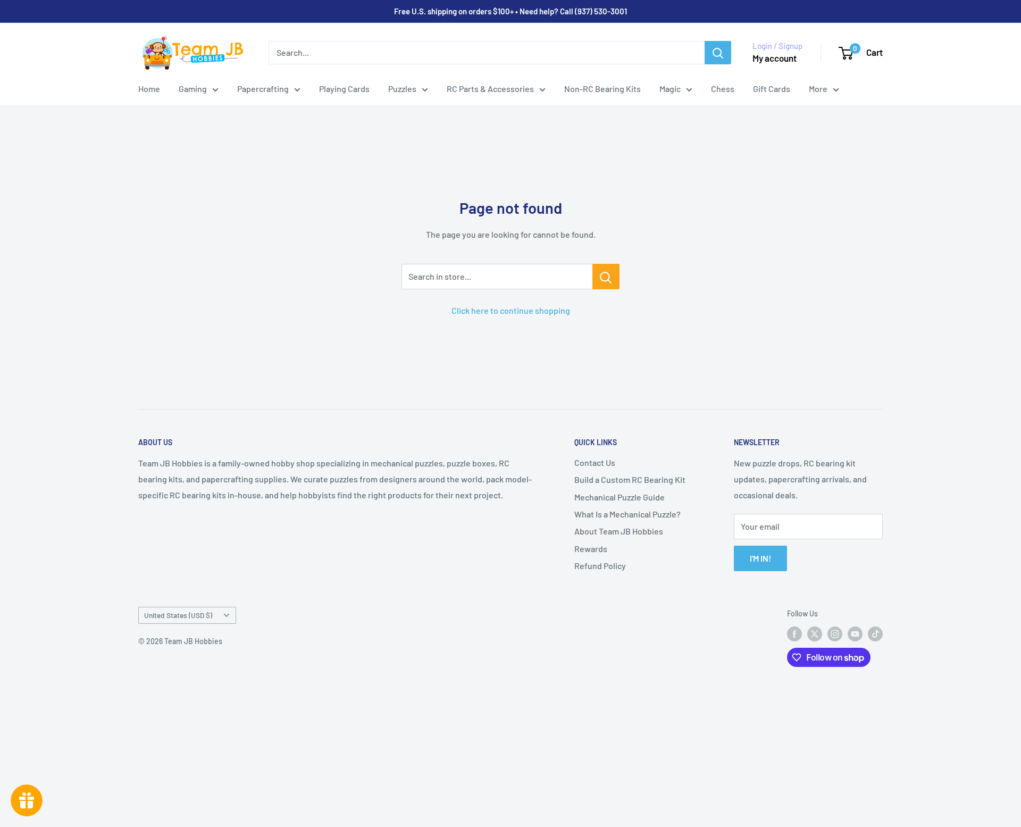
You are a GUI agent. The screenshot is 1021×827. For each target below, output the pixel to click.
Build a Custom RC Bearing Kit (629, 479)
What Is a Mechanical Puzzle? (627, 514)
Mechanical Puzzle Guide (619, 497)
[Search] (718, 52)
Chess (722, 88)
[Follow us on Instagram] (834, 633)
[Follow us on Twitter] (814, 633)
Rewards (590, 549)
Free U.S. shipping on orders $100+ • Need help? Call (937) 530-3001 (510, 11)
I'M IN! (760, 558)
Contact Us (594, 462)
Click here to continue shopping (510, 310)
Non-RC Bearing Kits (602, 88)
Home (149, 88)
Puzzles (402, 88)
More (818, 88)
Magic (670, 88)
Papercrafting (263, 88)
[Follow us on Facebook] (794, 633)
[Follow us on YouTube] (855, 633)
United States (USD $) (178, 615)
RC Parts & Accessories (490, 88)
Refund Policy (600, 566)
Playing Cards (344, 88)
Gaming (193, 88)
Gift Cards (771, 88)
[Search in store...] (606, 276)
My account (774, 58)
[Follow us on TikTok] (875, 633)
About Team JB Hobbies (618, 531)
